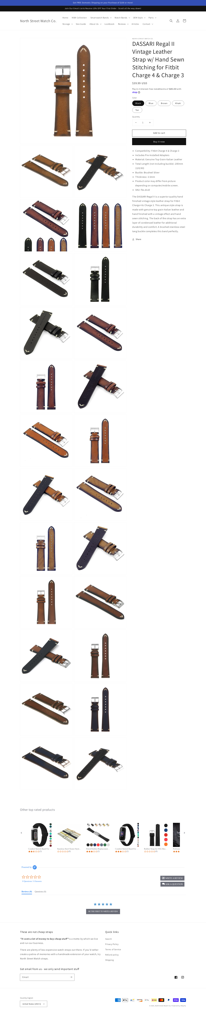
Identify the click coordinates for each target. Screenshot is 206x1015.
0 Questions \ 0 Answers (32, 881)
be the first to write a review (103, 911)
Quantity (136, 116)
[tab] (27, 892)
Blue (151, 103)
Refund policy (112, 954)
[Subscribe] (71, 977)
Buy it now (159, 141)
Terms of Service (113, 949)
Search (108, 939)
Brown (164, 103)
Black (138, 103)
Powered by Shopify (178, 1006)
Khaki (178, 103)
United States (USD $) (31, 1004)
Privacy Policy (111, 944)
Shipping (109, 960)
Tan (137, 110)
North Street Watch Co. (163, 1006)
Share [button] (138, 239)
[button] (171, 20)
